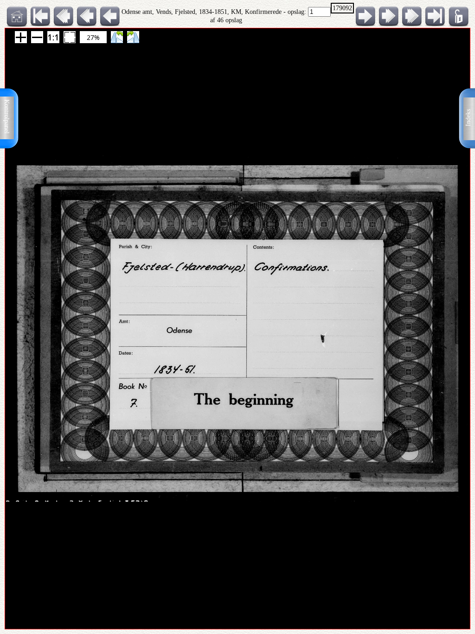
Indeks (468, 117)
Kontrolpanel (6, 116)
